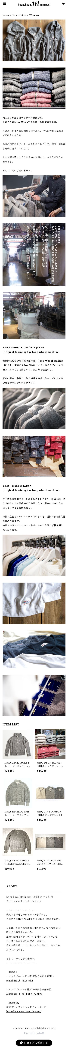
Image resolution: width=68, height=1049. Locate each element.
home (6, 15)
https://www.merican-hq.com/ (23, 1011)
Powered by (30, 1033)
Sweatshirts (19, 15)
